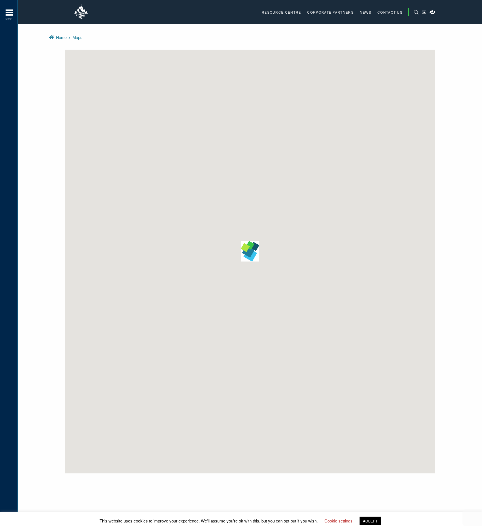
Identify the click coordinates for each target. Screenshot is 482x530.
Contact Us (390, 12)
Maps (77, 37)
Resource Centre (281, 12)
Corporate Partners (330, 12)
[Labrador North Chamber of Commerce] (82, 12)
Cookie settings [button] (338, 521)
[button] (250, 251)
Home (62, 37)
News (365, 12)
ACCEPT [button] (370, 521)
